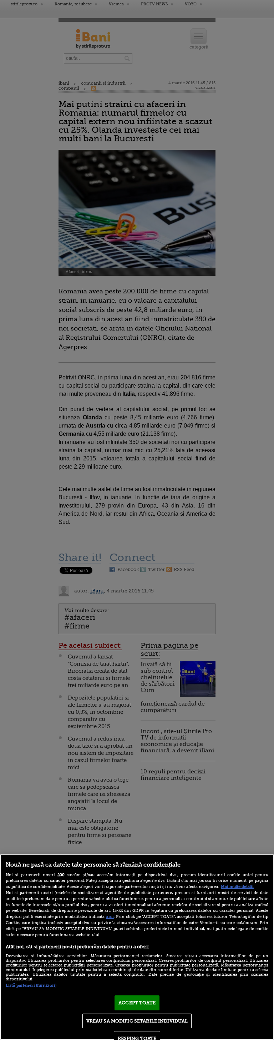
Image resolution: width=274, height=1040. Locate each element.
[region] (137, 947)
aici (110, 916)
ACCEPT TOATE (137, 1002)
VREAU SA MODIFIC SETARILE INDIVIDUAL (137, 1021)
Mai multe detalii (237, 886)
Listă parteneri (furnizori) (31, 985)
